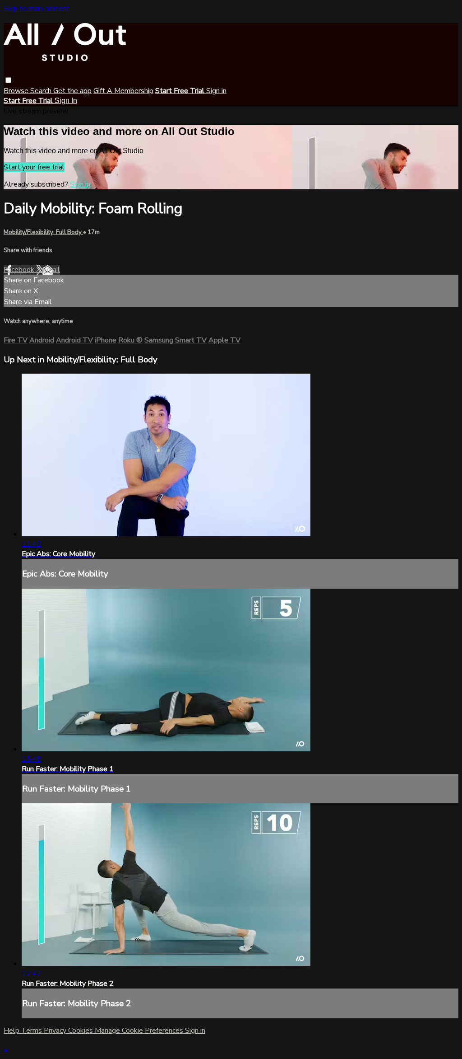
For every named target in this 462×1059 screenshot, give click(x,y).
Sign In (66, 100)
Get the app (72, 91)
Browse (17, 91)
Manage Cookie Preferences (140, 1031)
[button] (8, 80)
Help (12, 1031)
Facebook (20, 270)
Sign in (216, 91)
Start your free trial (34, 167)
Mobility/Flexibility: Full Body (43, 232)
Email (51, 270)
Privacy (56, 1031)
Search (41, 91)
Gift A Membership (123, 91)
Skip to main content (36, 9)
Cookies (81, 1031)
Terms (32, 1031)
